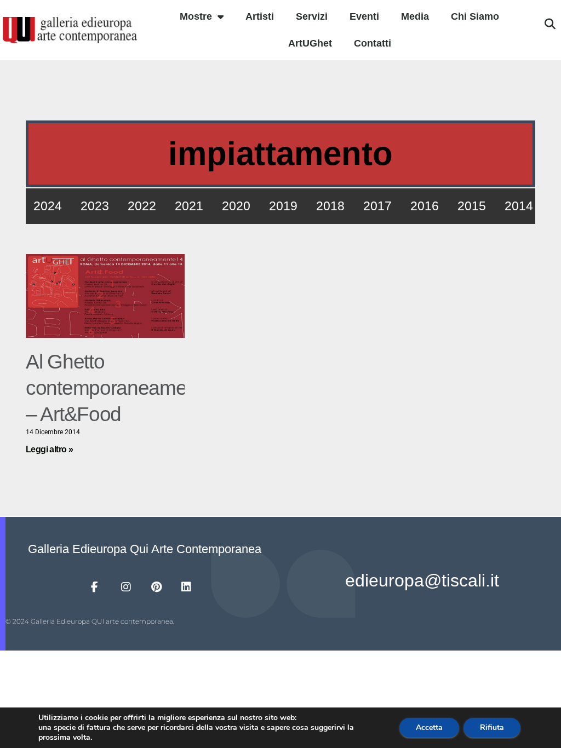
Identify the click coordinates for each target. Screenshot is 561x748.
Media (415, 16)
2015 (471, 206)
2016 (424, 206)
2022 (142, 206)
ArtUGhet (310, 43)
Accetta (429, 727)
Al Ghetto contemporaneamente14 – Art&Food (130, 387)
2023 (95, 206)
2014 (519, 206)
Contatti (372, 43)
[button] (550, 24)
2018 (330, 206)
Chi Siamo (475, 16)
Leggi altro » (49, 449)
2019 (283, 206)
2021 (189, 206)
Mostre (196, 16)
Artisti (259, 16)
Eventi (364, 16)
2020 (236, 206)
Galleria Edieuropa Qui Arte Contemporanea (144, 549)
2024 (47, 206)
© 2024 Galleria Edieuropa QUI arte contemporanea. (89, 621)
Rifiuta (492, 727)
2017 (377, 206)
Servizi (312, 16)
